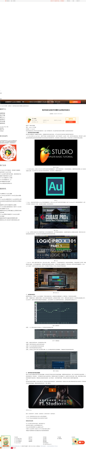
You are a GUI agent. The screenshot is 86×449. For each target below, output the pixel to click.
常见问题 (2, 121)
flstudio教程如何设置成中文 (6, 183)
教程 (6, 96)
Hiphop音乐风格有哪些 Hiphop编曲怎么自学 (34, 427)
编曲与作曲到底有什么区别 (6, 175)
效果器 (38, 137)
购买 (1, 98)
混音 (71, 136)
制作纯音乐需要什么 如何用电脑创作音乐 (34, 425)
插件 (4, 96)
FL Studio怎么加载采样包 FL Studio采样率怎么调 (10, 199)
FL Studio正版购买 (17, 441)
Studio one (29, 262)
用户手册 (2, 115)
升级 (8, 96)
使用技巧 (10, 105)
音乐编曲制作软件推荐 (5, 181)
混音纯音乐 (41, 413)
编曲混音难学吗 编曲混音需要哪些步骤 (8, 218)
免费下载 (71, 118)
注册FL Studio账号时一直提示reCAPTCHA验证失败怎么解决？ (38, 428)
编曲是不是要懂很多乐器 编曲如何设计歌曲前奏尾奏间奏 (37, 430)
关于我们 (45, 438)
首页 (1, 93)
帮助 (10, 96)
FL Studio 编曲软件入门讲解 (6, 177)
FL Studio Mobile (17, 442)
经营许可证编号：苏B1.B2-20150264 (29, 446)
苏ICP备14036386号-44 (6, 447)
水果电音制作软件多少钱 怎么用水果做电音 (37, 416)
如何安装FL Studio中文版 (5, 172)
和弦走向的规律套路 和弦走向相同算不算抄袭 (38, 418)
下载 (3, 96)
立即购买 (2, 131)
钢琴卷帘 (59, 299)
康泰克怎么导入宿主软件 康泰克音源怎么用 (9, 219)
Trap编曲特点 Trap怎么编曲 (6, 193)
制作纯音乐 (53, 413)
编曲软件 (37, 134)
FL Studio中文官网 (3, 105)
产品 (1, 96)
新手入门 (2, 117)
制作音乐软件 (47, 413)
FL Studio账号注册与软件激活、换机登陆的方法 (10, 174)
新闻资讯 (2, 123)
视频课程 (30, 441)
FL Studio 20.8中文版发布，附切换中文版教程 (10, 170)
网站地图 (45, 441)
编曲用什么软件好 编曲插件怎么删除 (8, 204)
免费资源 (2, 113)
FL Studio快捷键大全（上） (6, 179)
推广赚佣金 (59, 438)
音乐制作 (36, 413)
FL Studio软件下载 (17, 438)
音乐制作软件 (31, 413)
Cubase (28, 202)
